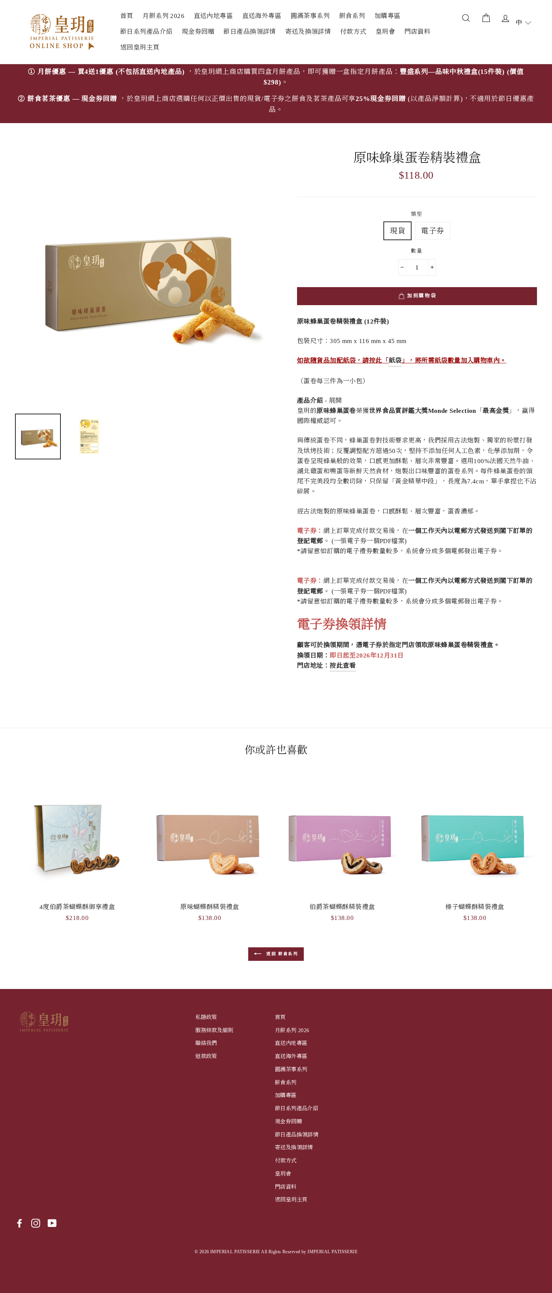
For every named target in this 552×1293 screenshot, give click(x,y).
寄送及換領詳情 (308, 31)
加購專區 (387, 16)
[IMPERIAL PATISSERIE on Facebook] (19, 1223)
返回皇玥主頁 (140, 47)
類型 (417, 214)
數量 (417, 251)
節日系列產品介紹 (146, 31)
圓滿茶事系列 (310, 16)
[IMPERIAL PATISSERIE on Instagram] (35, 1223)
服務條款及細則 (214, 1030)
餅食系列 (352, 16)
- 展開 (319, 400)
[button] (523, 23)
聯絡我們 (206, 1043)
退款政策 (206, 1056)
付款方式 (353, 31)
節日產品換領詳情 (249, 31)
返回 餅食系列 (281, 953)
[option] (276, 93)
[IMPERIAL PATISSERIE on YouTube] (52, 1223)
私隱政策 (206, 1017)
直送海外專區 (262, 16)
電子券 (432, 231)
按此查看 (343, 665)
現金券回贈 (198, 31)
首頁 (126, 16)
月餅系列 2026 (163, 16)
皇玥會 (385, 31)
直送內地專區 (213, 16)
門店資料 (417, 31)
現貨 (397, 231)
